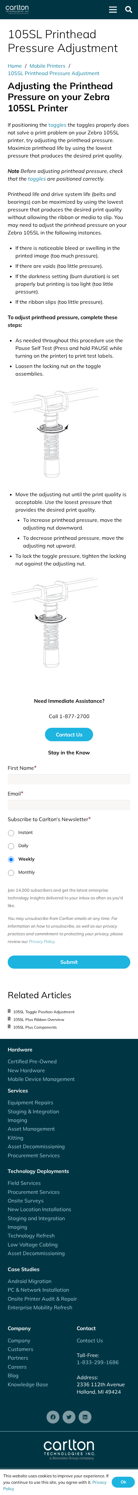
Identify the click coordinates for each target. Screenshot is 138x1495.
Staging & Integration (33, 1111)
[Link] (17, 9)
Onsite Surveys (26, 1200)
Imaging (17, 1120)
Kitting (15, 1137)
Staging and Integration (36, 1218)
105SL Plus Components (35, 1027)
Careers (17, 1366)
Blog (13, 1375)
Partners (18, 1358)
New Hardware (26, 1070)
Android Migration (29, 1281)
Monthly (26, 872)
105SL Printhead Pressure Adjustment (53, 73)
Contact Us (90, 1340)
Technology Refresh (31, 1235)
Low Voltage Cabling (33, 1244)
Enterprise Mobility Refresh (40, 1307)
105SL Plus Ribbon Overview (38, 1019)
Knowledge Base (28, 1384)
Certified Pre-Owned (32, 1061)
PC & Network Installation (38, 1290)
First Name (22, 767)
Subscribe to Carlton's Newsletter (49, 819)
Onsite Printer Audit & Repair (42, 1298)
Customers (20, 1349)
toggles (57, 125)
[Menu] (113, 10)
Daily (23, 845)
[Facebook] (53, 1417)
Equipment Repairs (30, 1102)
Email (15, 793)
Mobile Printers (47, 66)
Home (15, 66)
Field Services (24, 1183)
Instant (25, 832)
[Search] (128, 9)
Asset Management (31, 1128)
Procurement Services (34, 1155)
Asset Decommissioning (36, 1146)
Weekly (26, 859)
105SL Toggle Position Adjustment (43, 1011)
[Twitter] (69, 1417)
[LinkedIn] (85, 1417)
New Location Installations (39, 1209)
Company (19, 1340)
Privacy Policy (42, 941)
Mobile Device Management (41, 1079)
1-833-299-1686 (98, 1362)
